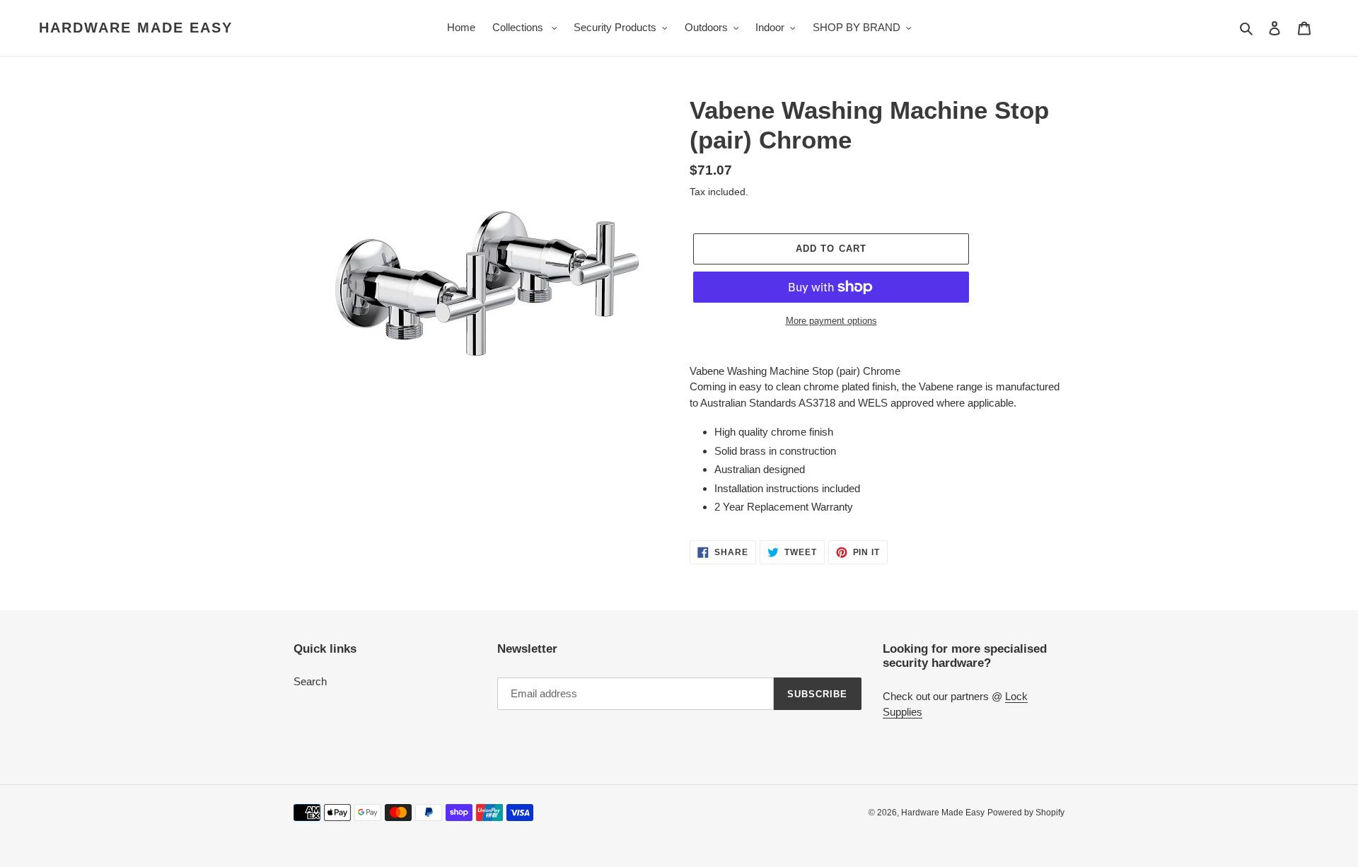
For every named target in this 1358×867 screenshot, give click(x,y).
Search (310, 681)
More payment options (831, 320)
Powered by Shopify (1025, 812)
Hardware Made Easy (136, 27)
